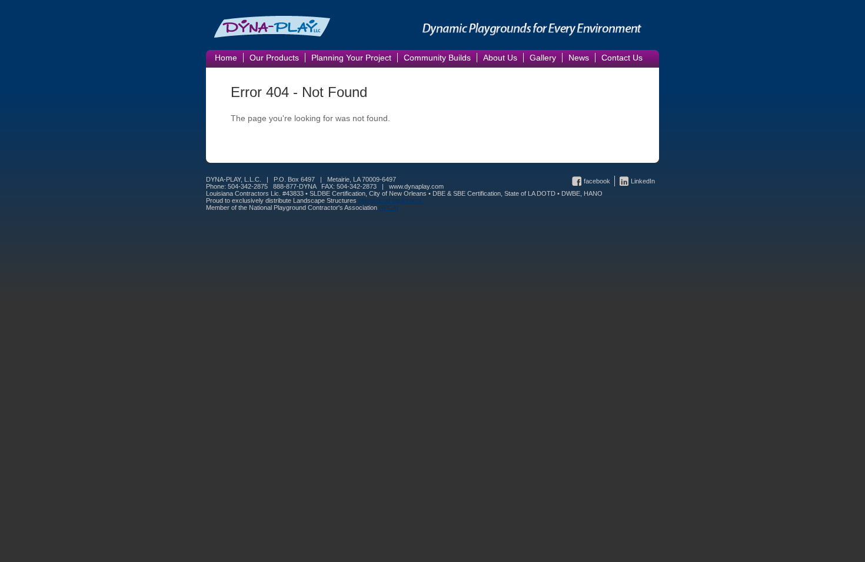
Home (226, 57)
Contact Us (622, 57)
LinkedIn (643, 181)
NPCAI (388, 207)
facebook (597, 181)
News (578, 57)
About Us (500, 57)
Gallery (543, 57)
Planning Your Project (351, 57)
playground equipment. (390, 200)
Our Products (274, 57)
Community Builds (437, 57)
